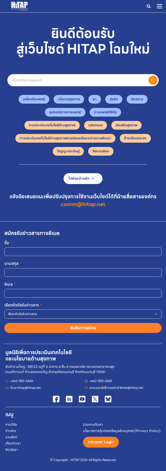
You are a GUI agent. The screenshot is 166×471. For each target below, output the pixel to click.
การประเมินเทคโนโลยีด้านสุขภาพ (52, 125)
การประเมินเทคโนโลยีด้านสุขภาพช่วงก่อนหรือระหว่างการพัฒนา (65, 138)
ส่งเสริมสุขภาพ (126, 125)
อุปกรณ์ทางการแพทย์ (65, 112)
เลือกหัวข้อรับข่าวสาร (23, 305)
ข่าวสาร (10, 431)
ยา (95, 99)
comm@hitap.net (83, 204)
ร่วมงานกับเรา (93, 424)
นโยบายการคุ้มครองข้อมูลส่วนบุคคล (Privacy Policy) (121, 431)
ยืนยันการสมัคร (83, 328)
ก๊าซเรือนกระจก (135, 138)
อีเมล (10, 284)
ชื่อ (8, 243)
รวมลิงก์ (11, 437)
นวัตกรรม (95, 125)
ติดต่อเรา (11, 449)
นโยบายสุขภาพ (69, 99)
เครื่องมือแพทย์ (34, 99)
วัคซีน (114, 99)
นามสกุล (12, 263)
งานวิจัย (11, 424)
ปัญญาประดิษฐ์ (68, 151)
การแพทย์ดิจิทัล (105, 112)
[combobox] (83, 314)
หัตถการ (137, 99)
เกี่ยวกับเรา (13, 443)
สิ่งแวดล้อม (101, 151)
